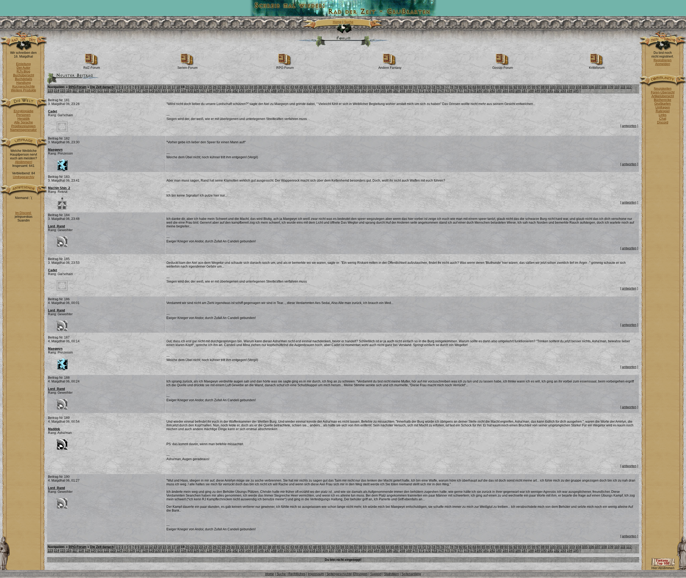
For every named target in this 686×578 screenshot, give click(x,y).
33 (246, 87)
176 (454, 91)
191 (550, 91)
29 (228, 87)
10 (142, 87)
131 (164, 91)
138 (209, 91)
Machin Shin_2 (59, 188)
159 (344, 91)
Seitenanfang (411, 574)
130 (158, 91)
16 (169, 87)
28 (224, 87)
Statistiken (391, 574)
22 (196, 87)
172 (428, 91)
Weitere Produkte (23, 90)
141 (229, 91)
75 (438, 87)
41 (283, 87)
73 (429, 87)
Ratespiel (663, 111)
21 (192, 87)
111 (622, 87)
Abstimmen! (23, 162)
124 (119, 91)
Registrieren (663, 60)
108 (604, 87)
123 (113, 91)
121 (100, 91)
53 (338, 87)
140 (222, 91)
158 (338, 91)
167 (396, 91)
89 (502, 87)
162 (364, 91)
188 (531, 91)
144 (248, 91)
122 (106, 91)
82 (470, 87)
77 (447, 87)
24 (205, 87)
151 (293, 91)
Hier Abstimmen (662, 568)
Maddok (54, 429)
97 (538, 87)
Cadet (52, 111)
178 (466, 91)
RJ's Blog (23, 71)
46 (306, 87)
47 (310, 87)
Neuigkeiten (663, 89)
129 (151, 91)
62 (379, 87)
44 (297, 87)
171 (421, 91)
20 (187, 87)
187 (524, 91)
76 (442, 87)
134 (184, 91)
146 (261, 91)
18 (178, 87)
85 (483, 87)
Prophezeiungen (23, 126)
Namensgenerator (23, 130)
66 (397, 87)
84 (479, 87)
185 (511, 91)
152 (299, 91)
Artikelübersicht (662, 96)
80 (461, 87)
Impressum (316, 574)
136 (196, 91)
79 (456, 87)
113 (50, 91)
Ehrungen (360, 574)
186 (518, 91)
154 (312, 91)
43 (292, 87)
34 (251, 87)
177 (460, 91)
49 (319, 87)
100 (552, 87)
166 (389, 91)
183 (499, 91)
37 (265, 87)
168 (402, 91)
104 (578, 87)
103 (572, 87)
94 (524, 87)
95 (529, 87)
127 (138, 91)
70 (415, 87)
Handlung (23, 83)
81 (465, 87)
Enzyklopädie (23, 111)
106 (591, 87)
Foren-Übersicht (662, 92)
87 (492, 87)
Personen (23, 115)
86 (488, 87)
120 (93, 91)
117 (75, 91)
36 (260, 87)
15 (164, 87)
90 (506, 87)
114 (56, 91)
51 (328, 87)
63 (383, 87)
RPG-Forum (285, 68)
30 (233, 87)
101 (559, 87)
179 (473, 91)
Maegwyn (55, 150)
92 (515, 87)
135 (190, 91)
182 (492, 91)
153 (306, 91)
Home (337, 22)
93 (520, 87)
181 (486, 91)
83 (474, 87)
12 (151, 87)
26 (215, 87)
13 (155, 87)
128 (145, 91)
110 (617, 87)
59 (365, 87)
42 (287, 87)
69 (410, 87)
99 (547, 87)
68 (406, 87)
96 (533, 87)
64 (388, 87)
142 (235, 91)
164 (376, 91)
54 (342, 87)
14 (160, 87)
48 (315, 87)
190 (544, 91)
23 (201, 87)
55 (347, 87)
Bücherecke (662, 100)
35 (256, 87)
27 (219, 87)
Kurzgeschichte (23, 86)
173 (434, 91)
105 (585, 87)
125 (126, 91)
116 (69, 91)
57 (356, 87)
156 (325, 91)
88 (497, 87)
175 (447, 91)
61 (374, 87)
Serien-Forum (187, 68)
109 (610, 87)
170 (415, 91)
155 (319, 91)
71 (420, 87)
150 (286, 91)
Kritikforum (597, 68)
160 (351, 91)
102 (565, 87)
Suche (348, 22)
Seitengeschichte (339, 574)
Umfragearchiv (23, 177)
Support (376, 574)
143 (241, 91)
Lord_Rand (56, 226)
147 (267, 91)
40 (278, 87)
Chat (662, 119)
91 (511, 87)
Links (662, 115)
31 (237, 87)
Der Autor (23, 68)
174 (441, 91)
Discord (662, 122)
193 (563, 91)
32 (242, 87)
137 (203, 91)
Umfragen (662, 107)
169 (409, 91)
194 (569, 91)
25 (210, 87)
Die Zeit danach (102, 87)
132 (171, 91)
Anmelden (662, 64)
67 (401, 87)
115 (62, 91)
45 (301, 87)
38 (269, 87)
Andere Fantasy (389, 68)
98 (543, 87)
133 (177, 91)
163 (370, 91)
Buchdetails (23, 79)
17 (174, 87)
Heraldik (23, 119)
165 (383, 91)
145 (254, 91)
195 (576, 91)
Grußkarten (662, 104)
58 (360, 87)
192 (557, 91)
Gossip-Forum (502, 68)
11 (146, 87)
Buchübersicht (23, 75)
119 (87, 91)
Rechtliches (296, 574)
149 (280, 91)
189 (537, 91)
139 (216, 91)
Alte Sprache (23, 122)
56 (351, 87)
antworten (629, 126)
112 (629, 87)
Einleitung (23, 64)
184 (505, 91)
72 (424, 87)
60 (369, 87)
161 (357, 91)
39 (274, 87)
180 (479, 91)
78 (451, 87)
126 (132, 91)
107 (598, 87)
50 (324, 87)
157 (331, 91)
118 (81, 91)
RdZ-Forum (91, 68)
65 (392, 87)
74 (433, 87)
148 (274, 91)
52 (333, 87)
